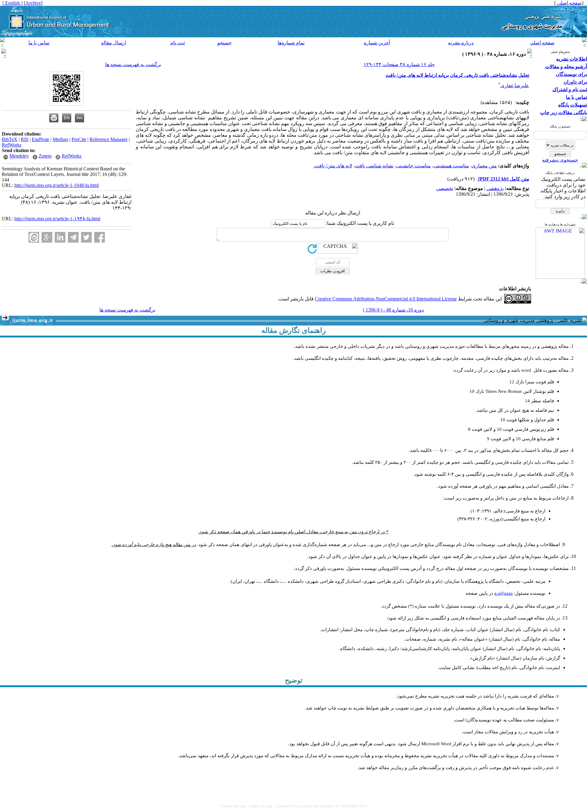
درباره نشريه (461, 42)
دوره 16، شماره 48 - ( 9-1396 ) (393, 309)
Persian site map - (235, 806)
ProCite (79, 139)
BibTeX (9, 139)
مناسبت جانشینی (413, 165)
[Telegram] (73, 237)
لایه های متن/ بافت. (332, 165)
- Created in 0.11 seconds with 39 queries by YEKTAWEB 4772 (320, 806)
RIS (24, 139)
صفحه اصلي (542, 42)
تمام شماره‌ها (291, 42)
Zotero (45, 155)
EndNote (40, 139)
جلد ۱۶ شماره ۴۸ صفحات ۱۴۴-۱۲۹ (399, 64)
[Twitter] (86, 237)
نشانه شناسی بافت (374, 165)
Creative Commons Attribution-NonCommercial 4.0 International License (386, 298)
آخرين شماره (377, 42)
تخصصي (444, 188)
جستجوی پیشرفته (560, 159)
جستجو (224, 42)
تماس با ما (39, 42)
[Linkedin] (60, 237)
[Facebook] (99, 237)
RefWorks (11, 144)
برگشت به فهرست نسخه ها (133, 64)
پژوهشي (495, 188)
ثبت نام (177, 42)
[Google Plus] (47, 237)
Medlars (60, 139)
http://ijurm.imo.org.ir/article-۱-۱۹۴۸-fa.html (57, 218)
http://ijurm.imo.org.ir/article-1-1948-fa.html (56, 185)
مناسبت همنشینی (451, 165)
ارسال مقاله (113, 42)
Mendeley (19, 155)
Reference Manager (108, 139)
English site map (261, 806)
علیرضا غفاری (514, 85)
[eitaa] (33, 237)
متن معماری (484, 165)
